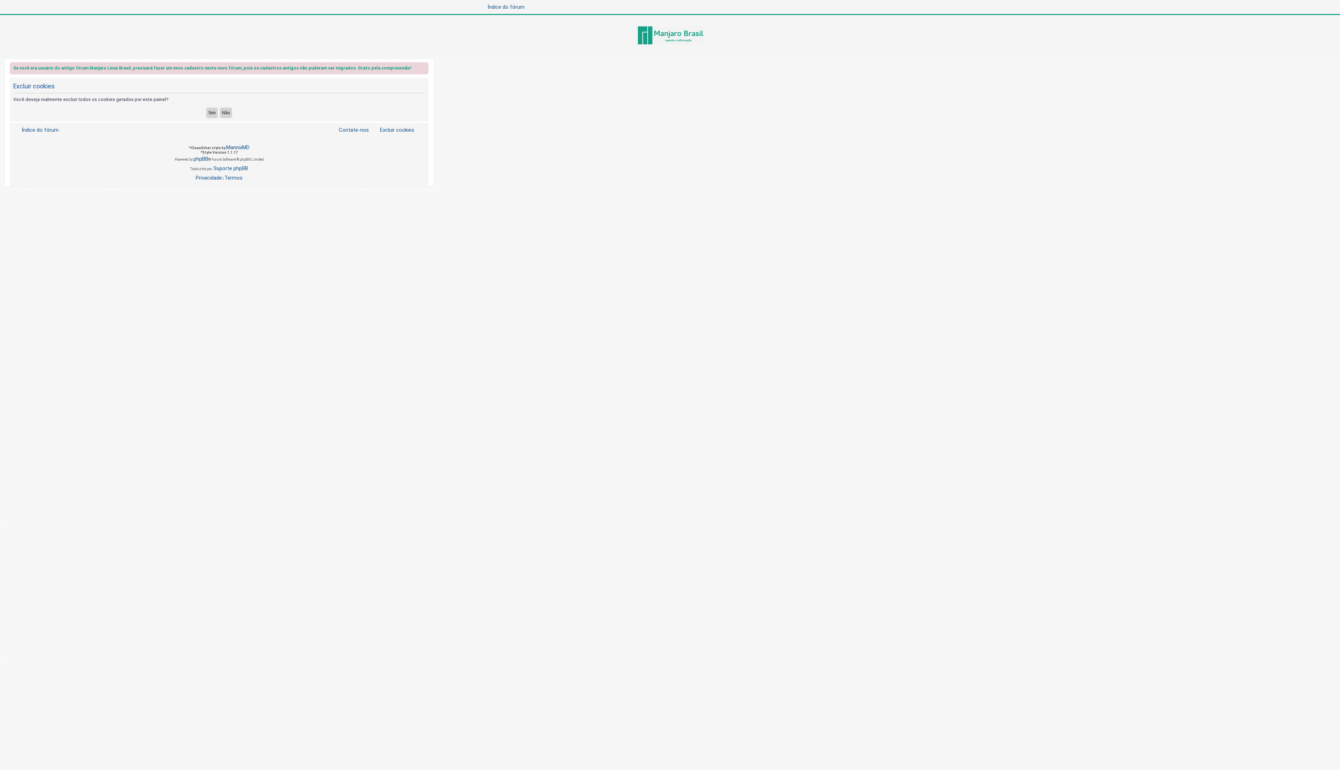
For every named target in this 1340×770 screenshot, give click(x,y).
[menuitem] (393, 130)
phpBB (201, 159)
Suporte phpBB (231, 168)
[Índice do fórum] (670, 36)
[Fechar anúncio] (424, 69)
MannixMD (238, 147)
